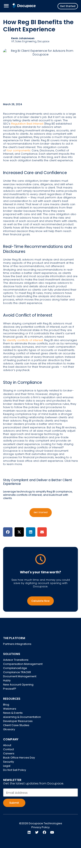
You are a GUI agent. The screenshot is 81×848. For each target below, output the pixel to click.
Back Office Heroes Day (19, 758)
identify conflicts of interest (24, 340)
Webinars (9, 709)
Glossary (9, 729)
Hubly (7, 680)
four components (18, 150)
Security (8, 762)
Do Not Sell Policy (14, 770)
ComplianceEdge (15, 668)
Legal (6, 766)
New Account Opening (18, 685)
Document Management (19, 676)
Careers (8, 753)
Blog (6, 705)
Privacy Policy (40, 827)
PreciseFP (9, 689)
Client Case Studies (16, 725)
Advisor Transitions (15, 660)
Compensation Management (23, 664)
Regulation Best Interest (27, 124)
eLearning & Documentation (22, 717)
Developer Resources (18, 721)
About (7, 745)
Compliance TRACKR (17, 672)
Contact (8, 749)
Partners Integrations (17, 644)
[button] (7, 532)
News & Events (13, 713)
